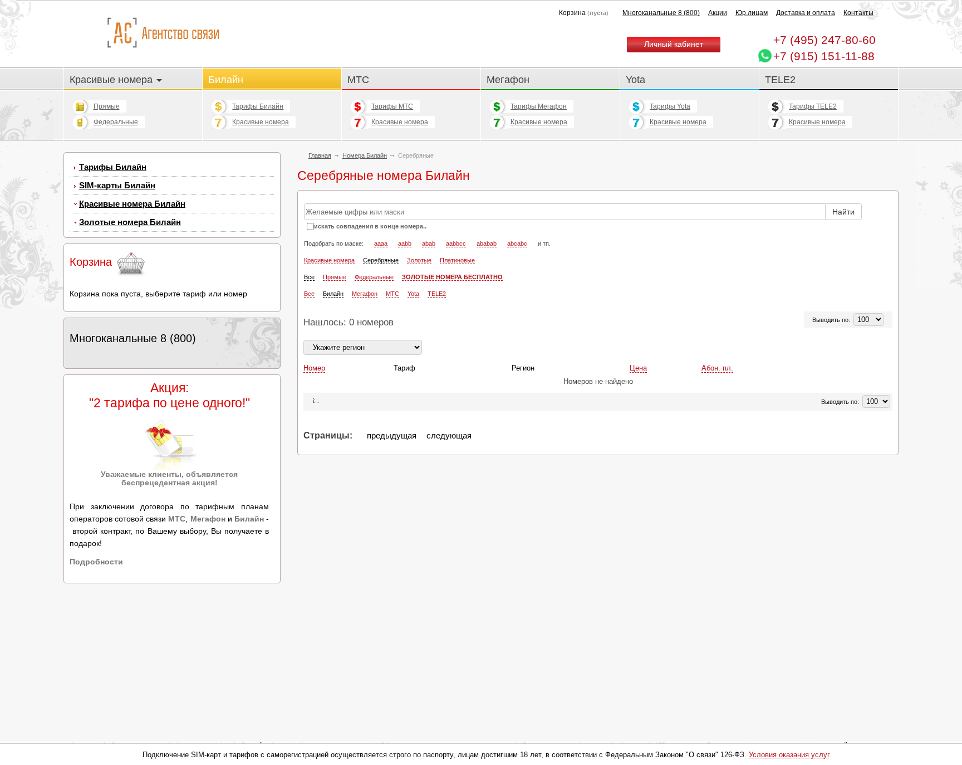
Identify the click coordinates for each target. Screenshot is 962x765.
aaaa (380, 243)
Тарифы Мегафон (539, 106)
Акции (717, 12)
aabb (404, 243)
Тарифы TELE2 (813, 106)
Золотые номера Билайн (130, 222)
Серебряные (381, 260)
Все (309, 277)
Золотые (419, 260)
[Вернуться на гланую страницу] (162, 33)
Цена (638, 368)
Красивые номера (112, 79)
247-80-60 (824, 39)
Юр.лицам (751, 12)
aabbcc (456, 243)
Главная (319, 155)
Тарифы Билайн (257, 106)
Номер (314, 368)
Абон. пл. (717, 368)
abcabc (517, 243)
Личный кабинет (673, 44)
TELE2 (780, 79)
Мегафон (508, 79)
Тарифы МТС (392, 106)
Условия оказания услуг (789, 755)
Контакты (858, 12)
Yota (635, 79)
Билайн (225, 79)
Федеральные (116, 122)
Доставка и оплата (805, 12)
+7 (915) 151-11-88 (824, 56)
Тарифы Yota (670, 106)
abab (428, 243)
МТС (358, 79)
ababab (487, 243)
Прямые (107, 106)
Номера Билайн (364, 155)
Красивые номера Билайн (132, 203)
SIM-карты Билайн (117, 185)
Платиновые (457, 260)
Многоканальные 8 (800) (661, 12)
